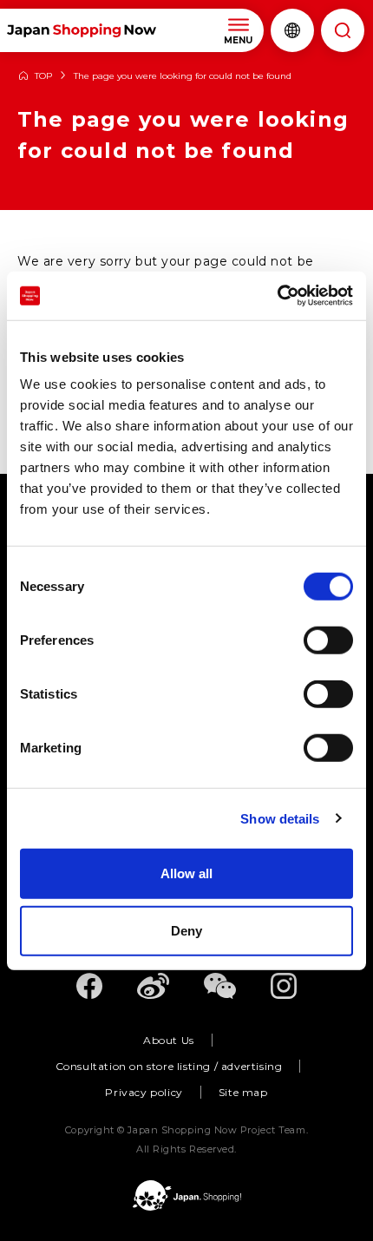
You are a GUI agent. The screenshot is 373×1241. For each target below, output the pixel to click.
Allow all (186, 873)
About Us (168, 1040)
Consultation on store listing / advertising (169, 1066)
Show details (279, 818)
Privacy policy (143, 1092)
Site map (243, 1092)
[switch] (328, 640)
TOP (43, 76)
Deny (186, 930)
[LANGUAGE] (292, 30)
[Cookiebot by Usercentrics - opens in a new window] (277, 296)
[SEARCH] (342, 30)
